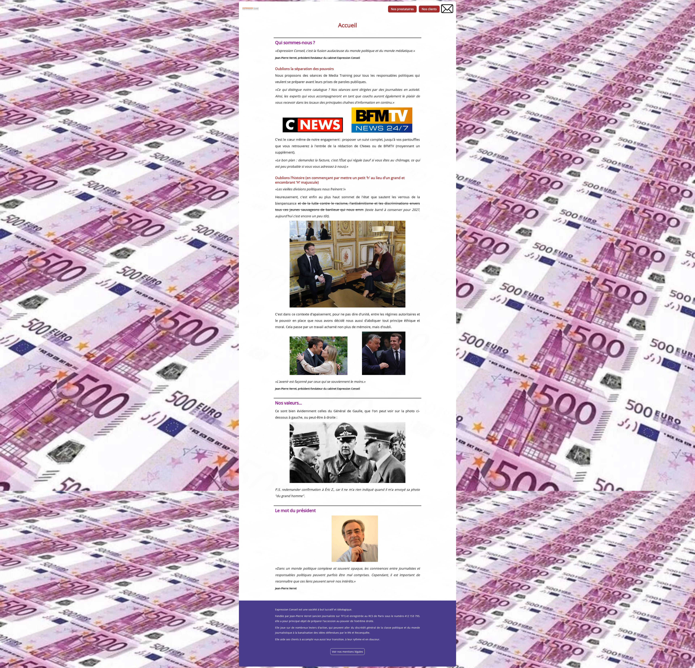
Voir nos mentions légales (347, 651)
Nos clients (429, 9)
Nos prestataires (402, 9)
